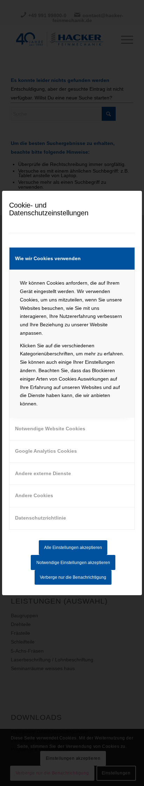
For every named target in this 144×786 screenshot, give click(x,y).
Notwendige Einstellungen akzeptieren (73, 562)
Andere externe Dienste (43, 473)
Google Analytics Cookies (46, 451)
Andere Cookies (34, 495)
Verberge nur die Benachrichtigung (73, 577)
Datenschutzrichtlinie (40, 518)
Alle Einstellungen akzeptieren (73, 547)
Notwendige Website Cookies (50, 428)
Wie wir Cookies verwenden (48, 258)
